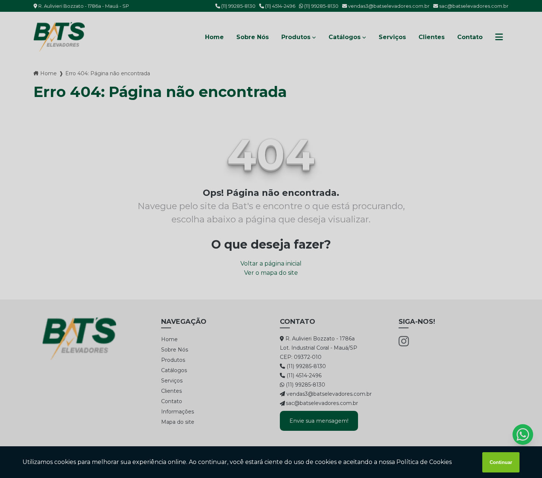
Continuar (501, 462)
